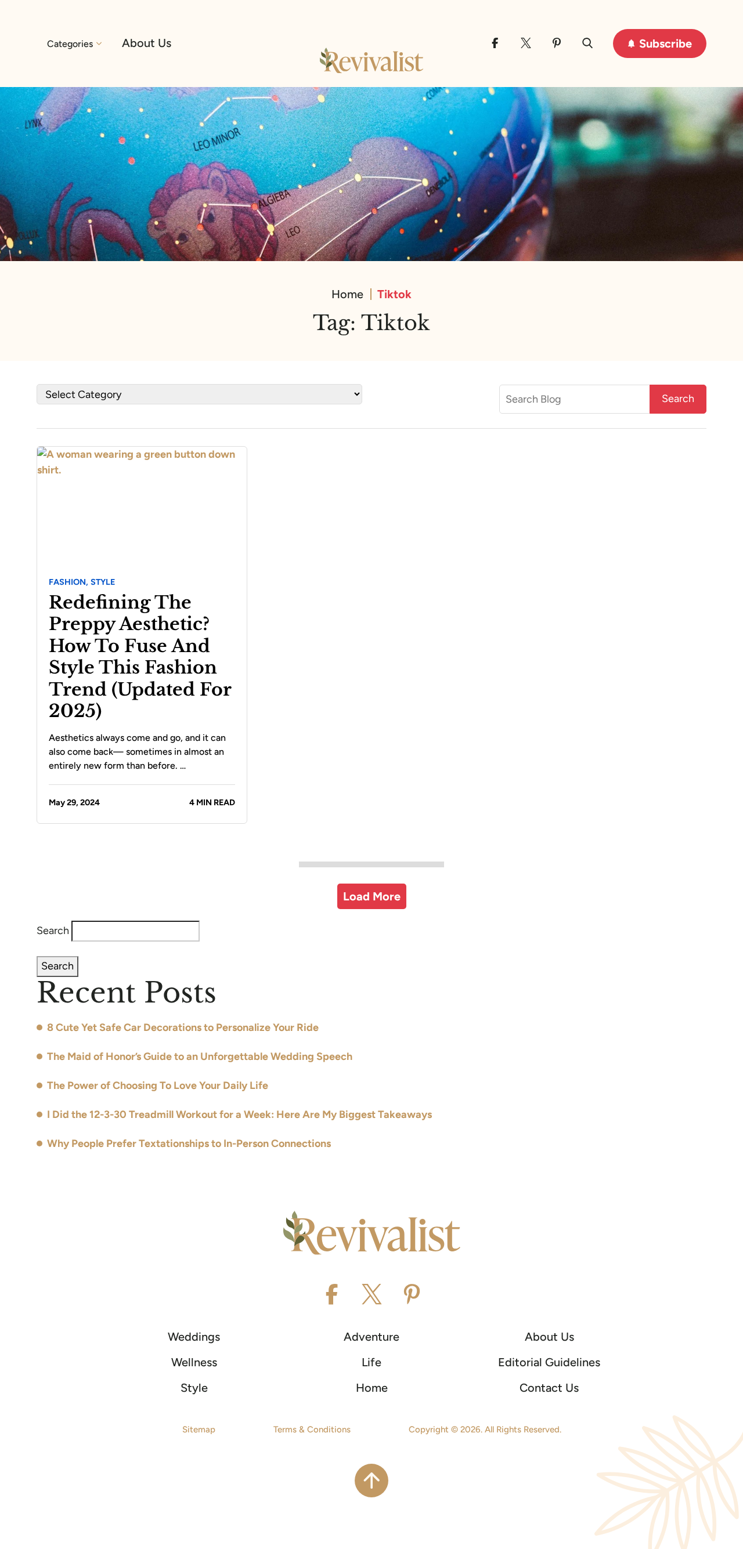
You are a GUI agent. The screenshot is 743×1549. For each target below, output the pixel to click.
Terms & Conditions (312, 1429)
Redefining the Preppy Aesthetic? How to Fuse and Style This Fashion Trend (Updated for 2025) (140, 657)
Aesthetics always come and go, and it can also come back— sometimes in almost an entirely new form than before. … (137, 751)
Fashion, (68, 582)
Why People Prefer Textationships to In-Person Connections (189, 1143)
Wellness (194, 1362)
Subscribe (665, 43)
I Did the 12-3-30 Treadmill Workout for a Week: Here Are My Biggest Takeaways (239, 1114)
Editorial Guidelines (549, 1362)
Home (347, 294)
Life (371, 1362)
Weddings (194, 1337)
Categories (70, 43)
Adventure (371, 1337)
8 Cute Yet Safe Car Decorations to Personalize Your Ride (183, 1027)
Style (103, 582)
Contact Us (549, 1388)
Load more (372, 896)
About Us (146, 43)
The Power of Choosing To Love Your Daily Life (157, 1085)
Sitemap (198, 1429)
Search (53, 930)
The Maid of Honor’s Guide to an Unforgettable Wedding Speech (199, 1056)
